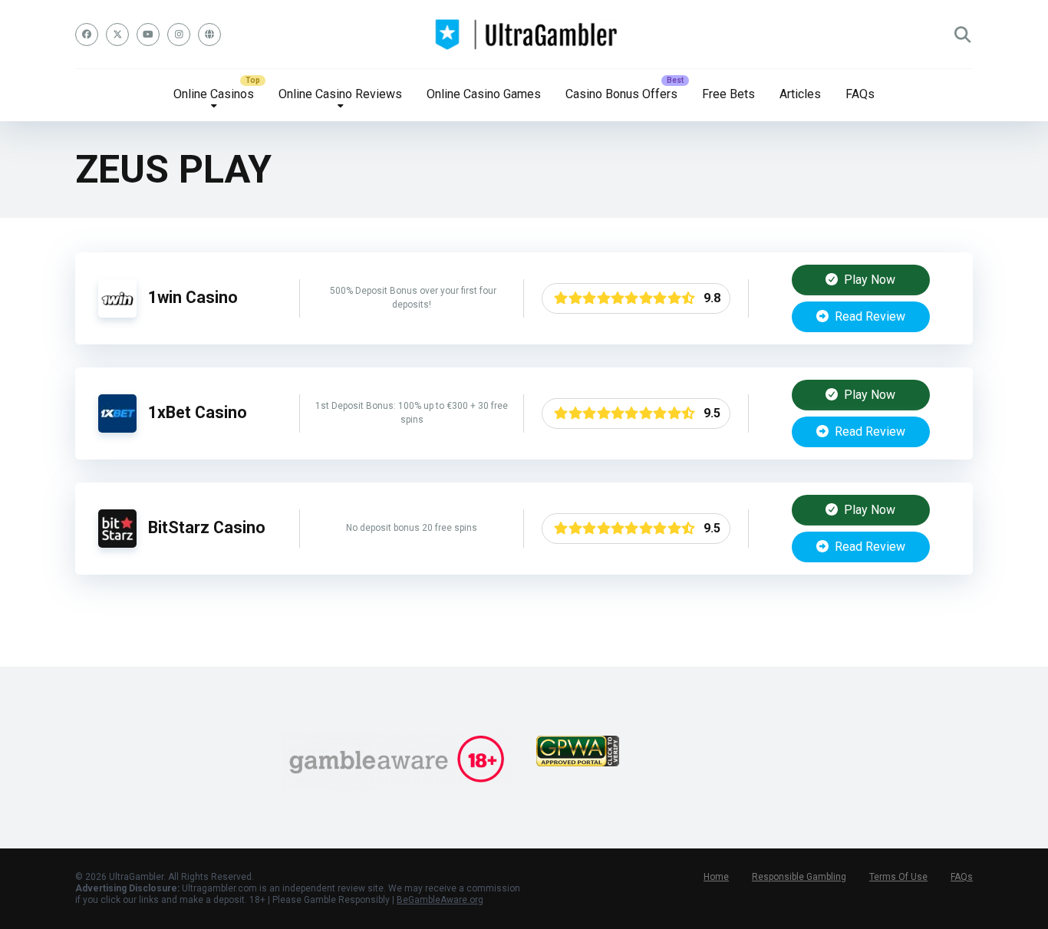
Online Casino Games (484, 94)
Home (716, 876)
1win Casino (193, 297)
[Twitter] (117, 34)
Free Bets (728, 94)
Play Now (868, 279)
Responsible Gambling (799, 876)
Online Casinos (213, 94)
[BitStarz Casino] (117, 543)
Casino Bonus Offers (621, 94)
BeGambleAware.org (440, 899)
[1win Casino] (117, 313)
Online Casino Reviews (340, 94)
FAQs (860, 94)
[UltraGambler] (524, 34)
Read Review (868, 316)
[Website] (209, 34)
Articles (800, 94)
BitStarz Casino (206, 527)
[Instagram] (178, 34)
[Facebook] (86, 34)
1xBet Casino (197, 412)
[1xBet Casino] (117, 428)
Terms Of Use (898, 876)
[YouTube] (148, 34)
